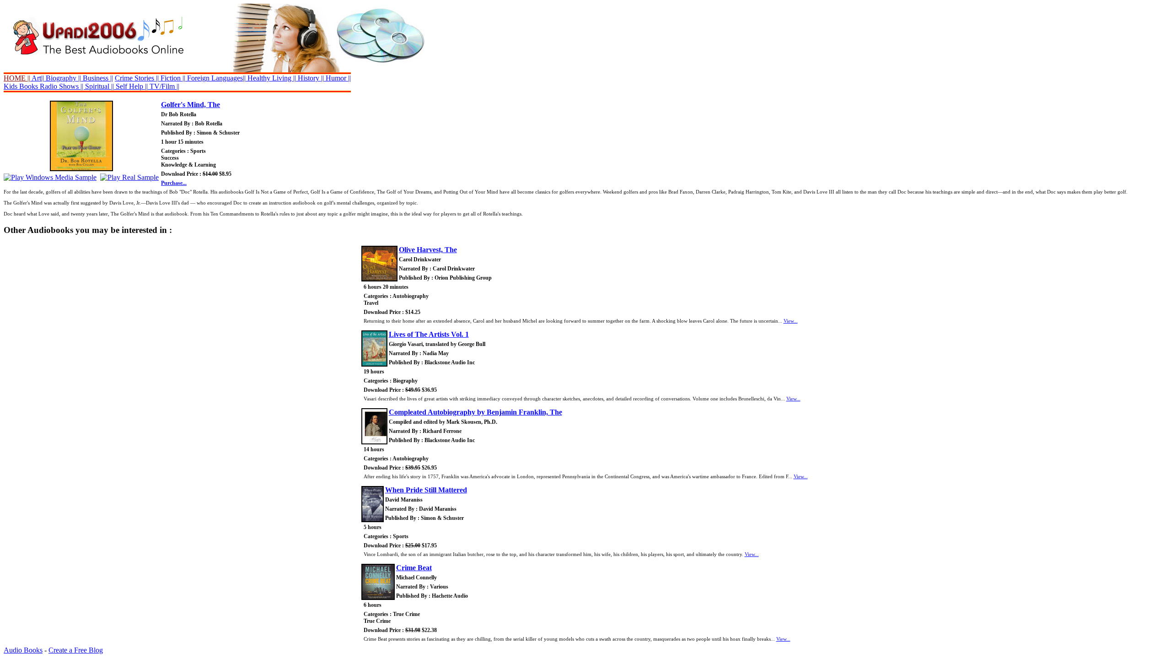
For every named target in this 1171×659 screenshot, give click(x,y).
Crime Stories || (137, 78)
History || (310, 78)
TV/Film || (163, 86)
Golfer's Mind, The (190, 104)
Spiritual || (99, 86)
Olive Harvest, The (428, 250)
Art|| (37, 78)
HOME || (17, 78)
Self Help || (131, 86)
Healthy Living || (271, 78)
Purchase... (174, 183)
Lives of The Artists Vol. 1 (429, 334)
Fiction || (172, 78)
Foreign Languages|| (215, 78)
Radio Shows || (61, 86)
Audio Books (23, 650)
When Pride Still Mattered (426, 490)
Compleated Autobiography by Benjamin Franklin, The (475, 412)
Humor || (337, 78)
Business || (97, 78)
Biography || (62, 78)
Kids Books (21, 86)
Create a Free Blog (75, 650)
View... (791, 321)
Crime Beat (414, 568)
